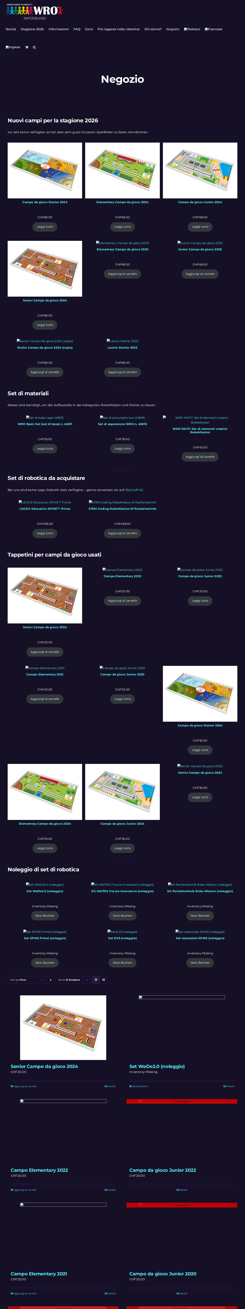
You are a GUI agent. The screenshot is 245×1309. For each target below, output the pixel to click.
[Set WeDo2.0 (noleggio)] (182, 1027)
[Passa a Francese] (214, 29)
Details (111, 1086)
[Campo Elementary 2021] (63, 1235)
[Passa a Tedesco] (192, 29)
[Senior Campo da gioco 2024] (63, 1027)
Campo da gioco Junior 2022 (162, 1170)
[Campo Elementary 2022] (63, 1131)
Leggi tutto (45, 226)
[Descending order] (51, 980)
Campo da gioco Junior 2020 (162, 1274)
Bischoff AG (135, 490)
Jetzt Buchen (45, 915)
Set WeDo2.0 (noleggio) (157, 1066)
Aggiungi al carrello (122, 274)
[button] (34, 47)
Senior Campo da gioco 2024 (44, 1066)
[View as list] (103, 980)
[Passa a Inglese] (13, 47)
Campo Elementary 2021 (39, 1274)
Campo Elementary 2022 (39, 1170)
